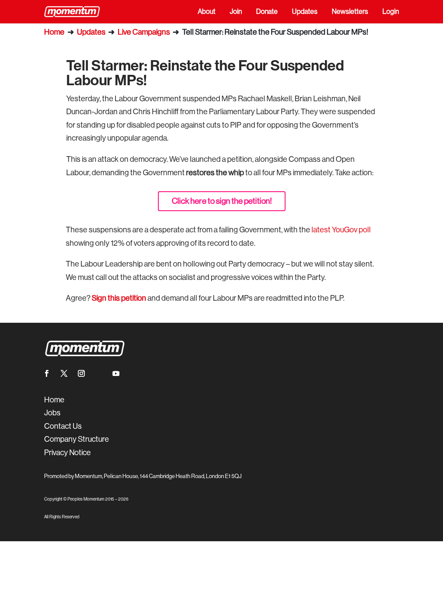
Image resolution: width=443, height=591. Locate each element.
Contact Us (63, 426)
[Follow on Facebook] (47, 373)
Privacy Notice (67, 452)
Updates (305, 12)
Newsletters (350, 12)
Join (236, 12)
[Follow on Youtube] (116, 373)
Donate (267, 12)
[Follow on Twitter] (64, 373)
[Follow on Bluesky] (99, 373)
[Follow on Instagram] (81, 373)
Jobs (52, 412)
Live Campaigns (144, 32)
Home (54, 32)
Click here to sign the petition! (222, 201)
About (206, 12)
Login (390, 12)
